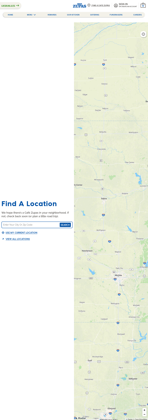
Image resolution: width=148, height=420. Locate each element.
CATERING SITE (8, 5)
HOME (10, 15)
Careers (137, 15)
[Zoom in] (144, 410)
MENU (29, 15)
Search (65, 224)
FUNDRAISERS (116, 15)
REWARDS (52, 15)
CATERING (94, 15)
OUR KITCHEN (73, 15)
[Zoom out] (144, 414)
